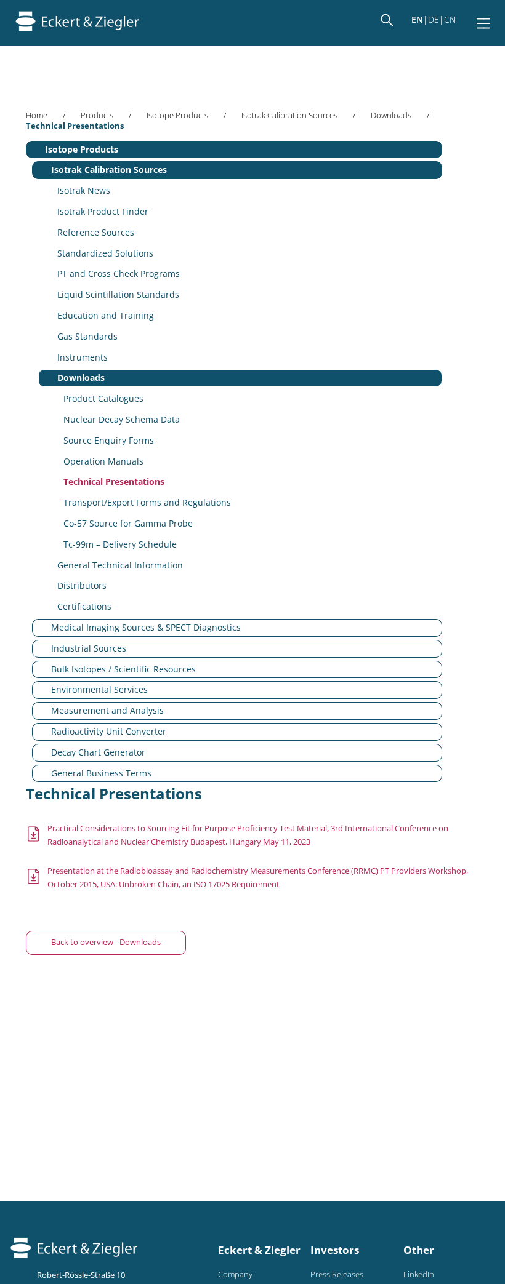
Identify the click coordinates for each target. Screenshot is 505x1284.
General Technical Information (120, 565)
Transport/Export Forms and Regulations (147, 502)
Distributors (82, 585)
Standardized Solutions (105, 253)
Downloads (391, 115)
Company (235, 1274)
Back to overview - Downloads (106, 942)
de (433, 19)
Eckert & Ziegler (259, 1250)
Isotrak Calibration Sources (289, 115)
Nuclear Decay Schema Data (121, 419)
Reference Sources (95, 232)
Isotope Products (177, 115)
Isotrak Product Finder (102, 211)
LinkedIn (418, 1274)
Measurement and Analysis (107, 710)
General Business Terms (101, 773)
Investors (334, 1250)
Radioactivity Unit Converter (108, 731)
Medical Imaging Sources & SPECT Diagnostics (146, 627)
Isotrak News (83, 190)
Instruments (82, 357)
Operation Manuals (103, 461)
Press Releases (336, 1274)
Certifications (84, 606)
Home (36, 115)
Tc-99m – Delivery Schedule (120, 544)
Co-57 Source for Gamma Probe (128, 523)
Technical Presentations (113, 481)
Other (418, 1250)
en (417, 19)
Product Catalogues (103, 398)
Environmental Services (99, 689)
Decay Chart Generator (98, 752)
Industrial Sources (88, 648)
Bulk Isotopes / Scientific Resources (123, 669)
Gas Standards (87, 336)
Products (97, 115)
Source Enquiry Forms (108, 440)
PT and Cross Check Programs (118, 273)
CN (450, 19)
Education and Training (105, 315)
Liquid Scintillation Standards (118, 294)
